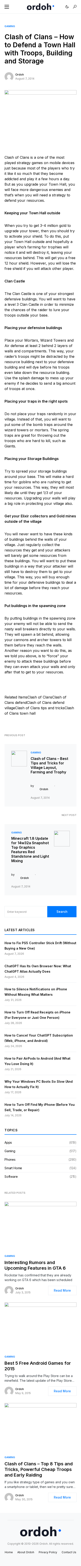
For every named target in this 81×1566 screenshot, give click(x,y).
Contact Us (69, 1552)
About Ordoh (25, 1552)
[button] (6, 7)
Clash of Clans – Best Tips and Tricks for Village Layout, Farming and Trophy (49, 765)
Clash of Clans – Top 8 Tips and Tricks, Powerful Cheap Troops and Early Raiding (38, 1469)
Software (11, 1176)
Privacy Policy (48, 1552)
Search (62, 911)
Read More (62, 1290)
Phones (10, 1159)
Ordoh (19, 74)
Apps (8, 1142)
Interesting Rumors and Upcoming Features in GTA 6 (35, 1265)
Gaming (9, 26)
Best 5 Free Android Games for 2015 (37, 1365)
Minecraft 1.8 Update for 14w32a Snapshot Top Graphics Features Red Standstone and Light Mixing (30, 849)
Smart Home (13, 1168)
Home (9, 1552)
